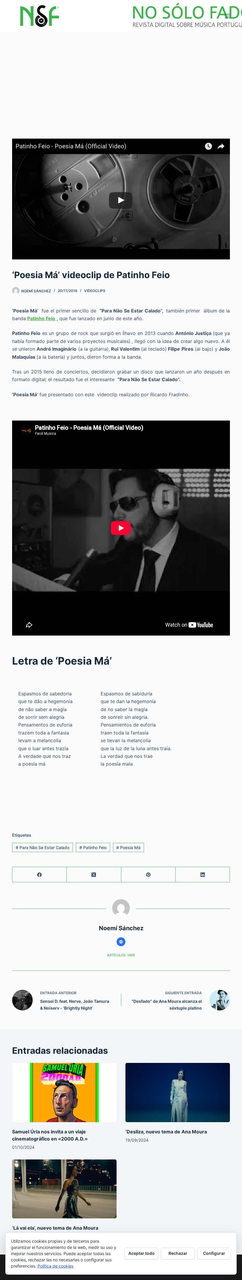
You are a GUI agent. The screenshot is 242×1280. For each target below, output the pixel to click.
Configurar (214, 1253)
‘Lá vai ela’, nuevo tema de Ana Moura (55, 1228)
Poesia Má (128, 847)
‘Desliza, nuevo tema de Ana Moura (166, 1132)
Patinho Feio (93, 847)
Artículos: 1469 (121, 955)
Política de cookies (55, 1265)
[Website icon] (121, 941)
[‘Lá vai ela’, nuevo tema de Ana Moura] (64, 1188)
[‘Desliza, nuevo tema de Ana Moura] (177, 1092)
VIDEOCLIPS (94, 290)
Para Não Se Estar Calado (42, 847)
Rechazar (178, 1253)
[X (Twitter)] (94, 874)
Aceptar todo (141, 1253)
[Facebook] (39, 874)
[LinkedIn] (203, 874)
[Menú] (227, 16)
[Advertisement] (121, 76)
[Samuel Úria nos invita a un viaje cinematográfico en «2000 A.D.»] (64, 1092)
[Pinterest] (148, 874)
